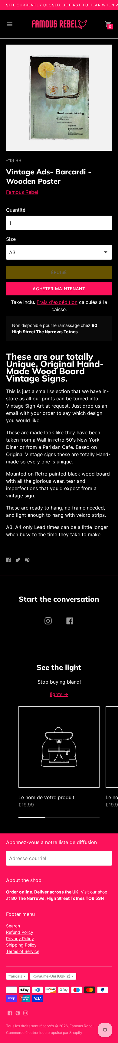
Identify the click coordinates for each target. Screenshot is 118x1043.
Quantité (15, 210)
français (15, 976)
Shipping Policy (21, 944)
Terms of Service (22, 951)
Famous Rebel (22, 192)
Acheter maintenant (59, 288)
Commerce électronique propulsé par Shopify (44, 1032)
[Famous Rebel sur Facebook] (10, 1012)
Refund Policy (19, 932)
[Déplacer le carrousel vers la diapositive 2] (58, 817)
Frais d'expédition (57, 302)
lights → (59, 694)
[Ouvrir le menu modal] (9, 24)
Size (11, 239)
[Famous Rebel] (59, 24)
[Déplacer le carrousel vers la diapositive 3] (86, 817)
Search (13, 925)
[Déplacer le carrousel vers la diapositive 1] (31, 817)
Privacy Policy (20, 938)
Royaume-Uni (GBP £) (51, 976)
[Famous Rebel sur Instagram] (25, 1012)
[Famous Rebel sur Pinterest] (17, 1012)
